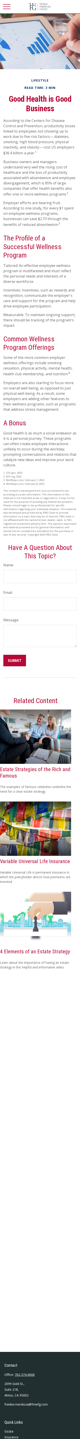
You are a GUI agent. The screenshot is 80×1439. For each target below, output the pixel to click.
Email (7, 592)
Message (10, 620)
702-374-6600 (25, 1375)
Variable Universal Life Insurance (35, 861)
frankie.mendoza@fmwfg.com (26, 1404)
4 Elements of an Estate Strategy (35, 951)
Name (8, 565)
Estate (9, 1431)
